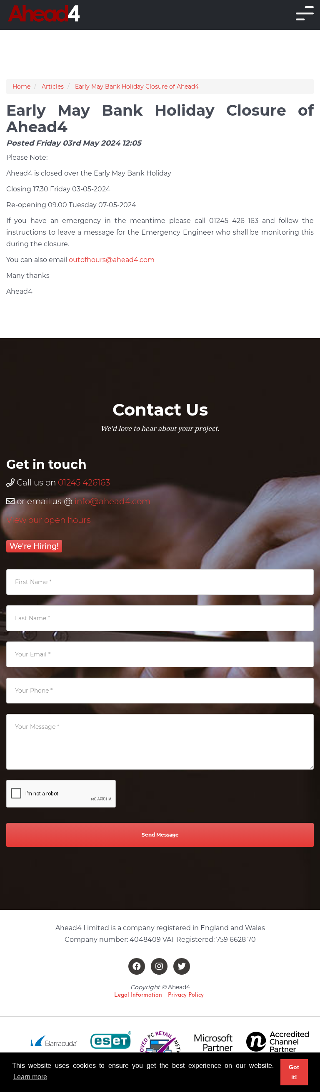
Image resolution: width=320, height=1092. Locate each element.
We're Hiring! (34, 546)
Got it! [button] (294, 1072)
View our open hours (48, 520)
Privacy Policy (186, 995)
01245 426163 (84, 483)
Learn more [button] (30, 1076)
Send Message (160, 835)
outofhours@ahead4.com (112, 260)
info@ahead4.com (112, 501)
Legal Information (138, 995)
